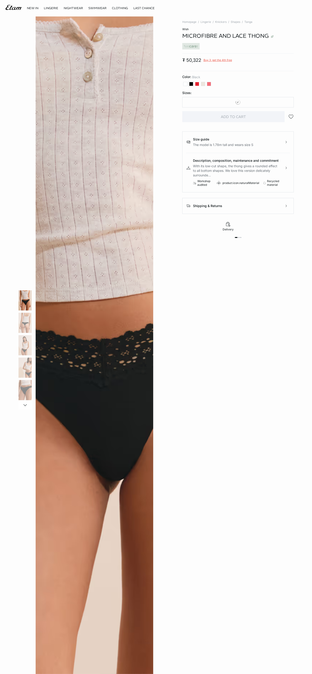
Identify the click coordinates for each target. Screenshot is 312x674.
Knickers (221, 22)
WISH (185, 29)
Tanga (248, 22)
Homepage (189, 22)
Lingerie (206, 22)
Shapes (235, 22)
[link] (32, 8)
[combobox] (238, 102)
